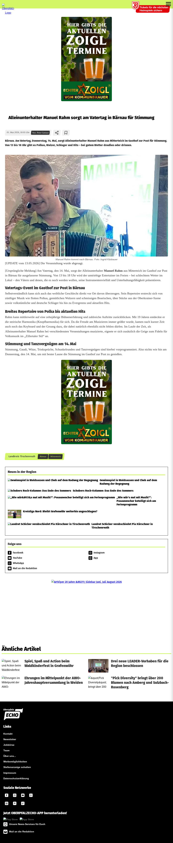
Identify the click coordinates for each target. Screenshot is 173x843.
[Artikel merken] (66, 133)
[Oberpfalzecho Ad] (151, 9)
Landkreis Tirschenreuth (21, 456)
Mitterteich (55, 456)
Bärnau (43, 456)
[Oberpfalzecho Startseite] (8, 12)
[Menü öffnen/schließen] (168, 4)
